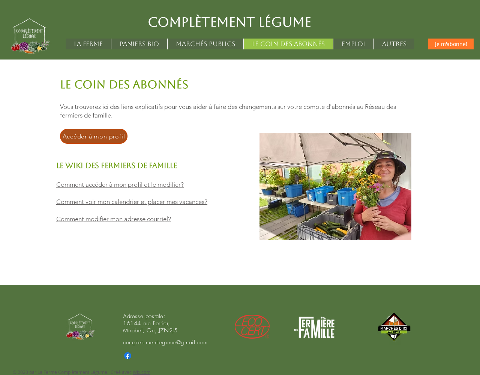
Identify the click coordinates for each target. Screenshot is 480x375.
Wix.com (141, 372)
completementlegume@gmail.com (165, 342)
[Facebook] (127, 355)
